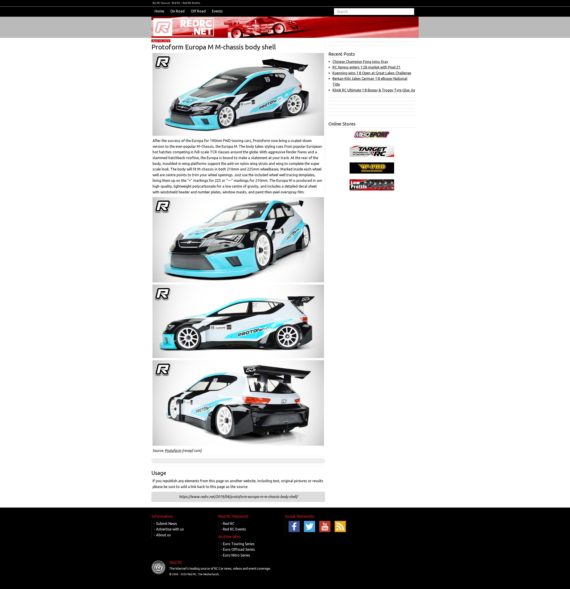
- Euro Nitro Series (235, 555)
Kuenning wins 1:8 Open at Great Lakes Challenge (371, 73)
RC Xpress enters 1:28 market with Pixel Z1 (366, 67)
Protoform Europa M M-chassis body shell (213, 47)
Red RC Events (191, 3)
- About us (162, 535)
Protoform (173, 451)
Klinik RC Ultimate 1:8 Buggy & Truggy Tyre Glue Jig (373, 90)
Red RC (176, 3)
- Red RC (227, 524)
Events (217, 11)
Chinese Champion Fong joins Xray (360, 62)
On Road (177, 11)
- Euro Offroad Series (238, 549)
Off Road (198, 11)
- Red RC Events (233, 529)
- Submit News (165, 524)
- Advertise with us (169, 529)
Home (159, 11)
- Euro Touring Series (237, 544)
